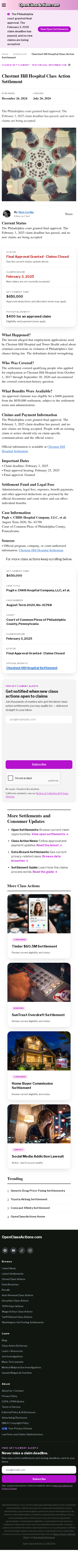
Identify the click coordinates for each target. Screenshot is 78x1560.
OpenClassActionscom (22, 1237)
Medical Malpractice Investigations (21, 1367)
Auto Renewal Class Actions (17, 1295)
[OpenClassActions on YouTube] (13, 1250)
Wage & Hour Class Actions (17, 1311)
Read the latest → (49, 845)
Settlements (20, 54)
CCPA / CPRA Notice (13, 1401)
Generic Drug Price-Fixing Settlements (38, 1190)
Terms (56, 1534)
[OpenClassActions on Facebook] (5, 1250)
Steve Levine (26, 212)
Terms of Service (11, 1406)
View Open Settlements (54, 29)
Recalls (6, 1289)
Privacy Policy (9, 1396)
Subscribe (39, 764)
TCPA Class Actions (12, 1306)
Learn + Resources (12, 1351)
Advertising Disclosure (14, 1417)
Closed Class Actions (13, 1279)
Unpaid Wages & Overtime (17, 1372)
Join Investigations (12, 1356)
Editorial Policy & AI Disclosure (19, 1412)
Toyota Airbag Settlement (29, 1199)
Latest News (9, 1268)
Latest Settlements (12, 1273)
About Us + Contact (13, 1390)
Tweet (69, 214)
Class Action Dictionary (15, 1345)
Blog (4, 1340)
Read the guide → (45, 872)
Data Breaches (10, 1284)
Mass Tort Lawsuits (12, 1361)
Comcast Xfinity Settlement (30, 1208)
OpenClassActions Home (28, 1216)
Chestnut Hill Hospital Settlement (41, 550)
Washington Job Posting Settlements (23, 1322)
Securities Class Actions (15, 1300)
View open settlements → (50, 834)
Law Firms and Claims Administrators (22, 1434)
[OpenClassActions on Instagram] (30, 1250)
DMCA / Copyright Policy (15, 1423)
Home (5, 54)
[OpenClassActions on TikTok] (22, 1250)
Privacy (63, 1534)
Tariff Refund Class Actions (17, 1316)
